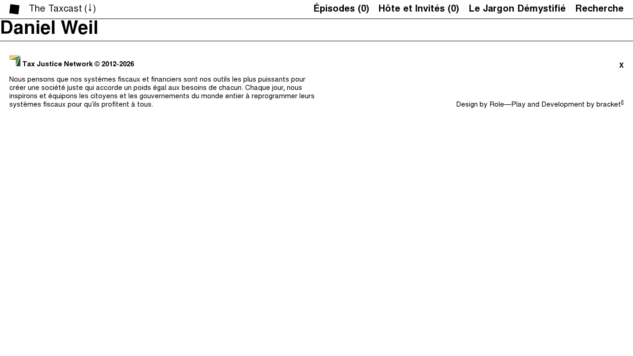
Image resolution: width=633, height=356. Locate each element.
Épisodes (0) (341, 9)
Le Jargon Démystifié (517, 9)
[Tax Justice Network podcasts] (14, 9)
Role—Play (507, 105)
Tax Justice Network (57, 64)
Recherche (599, 9)
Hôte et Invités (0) (419, 9)
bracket (610, 105)
